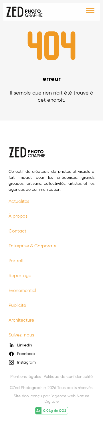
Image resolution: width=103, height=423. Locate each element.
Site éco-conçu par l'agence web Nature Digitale (51, 399)
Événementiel (22, 290)
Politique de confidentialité (68, 376)
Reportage (20, 275)
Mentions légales (25, 376)
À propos (18, 216)
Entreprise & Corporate (32, 245)
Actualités (19, 201)
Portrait (16, 260)
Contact (17, 231)
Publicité (17, 305)
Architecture (21, 320)
